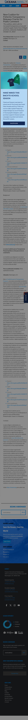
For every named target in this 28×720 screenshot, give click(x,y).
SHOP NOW (14, 123)
